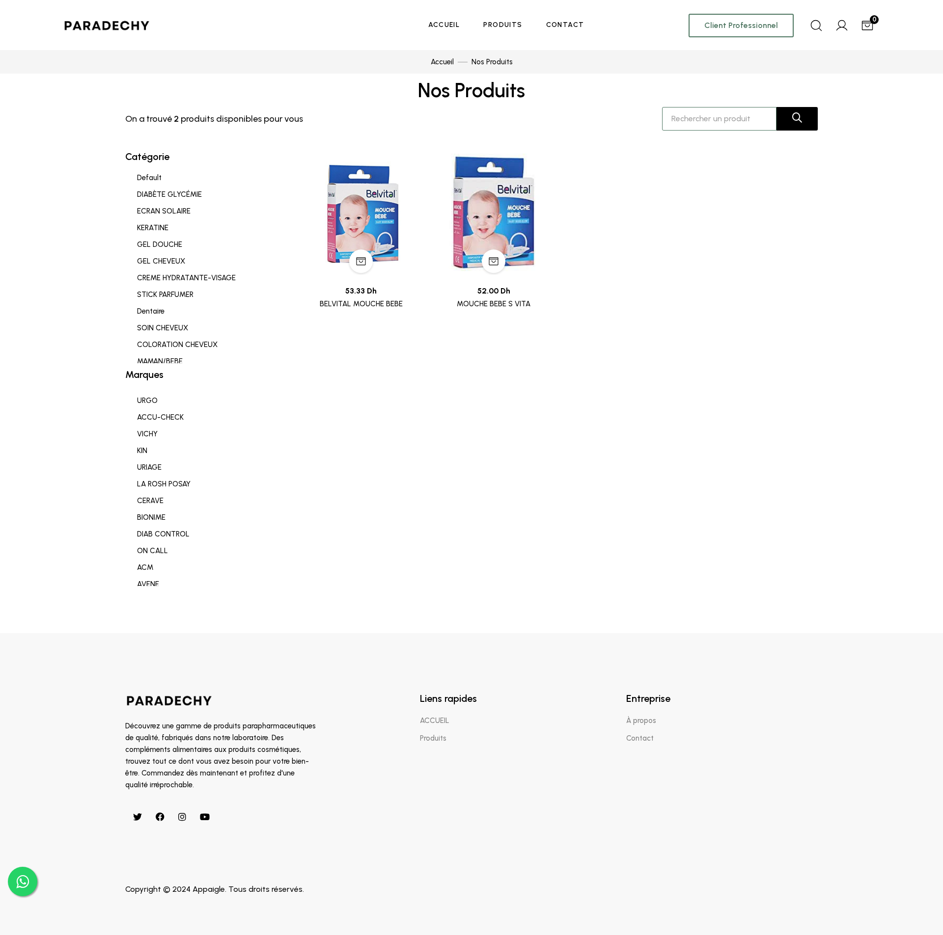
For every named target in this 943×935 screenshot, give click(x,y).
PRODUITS (502, 25)
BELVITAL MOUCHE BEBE (361, 303)
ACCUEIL (444, 25)
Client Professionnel (741, 25)
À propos (641, 720)
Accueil (442, 61)
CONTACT (565, 25)
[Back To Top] (915, 907)
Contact (640, 738)
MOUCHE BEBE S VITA (493, 303)
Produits (433, 738)
